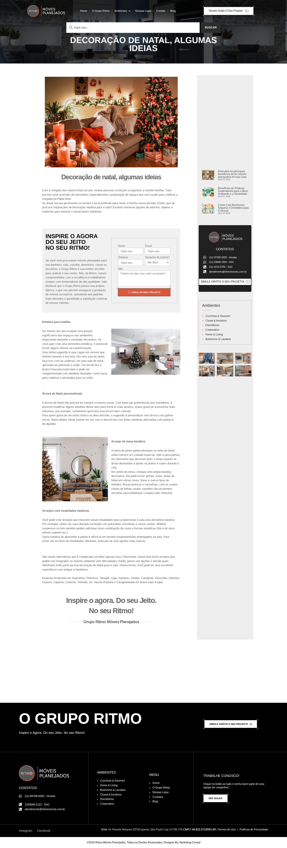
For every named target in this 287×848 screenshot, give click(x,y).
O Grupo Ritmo (101, 10)
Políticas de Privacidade (253, 829)
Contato (160, 10)
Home (83, 10)
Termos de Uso (227, 829)
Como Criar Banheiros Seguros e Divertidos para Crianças (233, 208)
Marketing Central (190, 842)
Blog (173, 10)
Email (148, 246)
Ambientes (120, 10)
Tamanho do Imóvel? (157, 257)
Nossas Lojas (143, 10)
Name (121, 246)
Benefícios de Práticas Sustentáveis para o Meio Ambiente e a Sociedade (233, 191)
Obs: (120, 269)
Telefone (123, 257)
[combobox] (133, 27)
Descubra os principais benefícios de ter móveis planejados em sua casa (232, 174)
